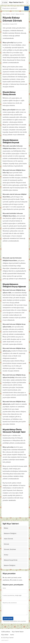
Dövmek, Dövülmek (10, 549)
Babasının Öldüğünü (10, 533)
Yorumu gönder (8, 618)
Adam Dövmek (8, 539)
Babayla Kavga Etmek (10, 560)
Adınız (4, 588)
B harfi (13, 14)
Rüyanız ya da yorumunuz (10, 602)
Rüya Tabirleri (6, 14)
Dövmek (6, 544)
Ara (26, 8)
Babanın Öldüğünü (9, 565)
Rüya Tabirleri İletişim (18, 631)
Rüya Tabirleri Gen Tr (16, 2)
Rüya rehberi (4, 634)
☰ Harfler (4, 2)
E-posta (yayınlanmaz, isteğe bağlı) (12, 595)
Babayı (6, 528)
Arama (12, 634)
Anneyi (6, 555)
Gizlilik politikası (5, 631)
